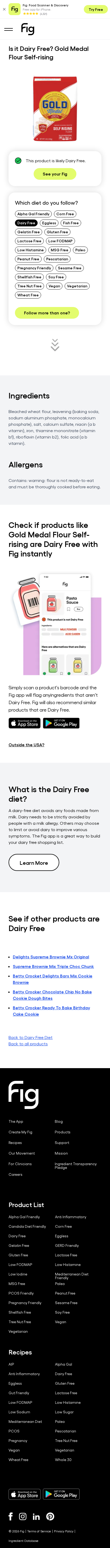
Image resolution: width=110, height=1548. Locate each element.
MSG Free (59, 250)
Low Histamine (30, 250)
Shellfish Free (29, 277)
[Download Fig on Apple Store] (25, 1494)
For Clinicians (20, 1164)
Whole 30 (63, 1460)
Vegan (54, 286)
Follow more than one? (47, 312)
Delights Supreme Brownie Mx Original (51, 956)
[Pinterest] (50, 1516)
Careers (15, 1174)
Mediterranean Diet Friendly (71, 1276)
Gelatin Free (28, 232)
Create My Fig (20, 1132)
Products (62, 1132)
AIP (11, 1364)
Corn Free (65, 214)
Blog (59, 1121)
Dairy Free (26, 223)
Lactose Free (29, 241)
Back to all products (28, 1043)
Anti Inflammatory (70, 1217)
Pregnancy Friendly (34, 268)
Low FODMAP (60, 241)
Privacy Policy (63, 1531)
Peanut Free (28, 259)
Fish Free (71, 223)
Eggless (49, 223)
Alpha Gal (63, 1364)
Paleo (80, 250)
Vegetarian (77, 286)
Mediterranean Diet (25, 1421)
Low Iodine (18, 1274)
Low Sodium (19, 1412)
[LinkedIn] (36, 1516)
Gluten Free (57, 232)
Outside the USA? (26, 744)
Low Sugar (64, 1412)
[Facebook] (11, 1516)
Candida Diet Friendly (27, 1226)
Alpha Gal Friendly (33, 214)
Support (62, 1142)
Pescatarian (57, 259)
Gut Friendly (19, 1393)
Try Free (96, 9)
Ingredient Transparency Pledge (76, 1165)
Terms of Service (39, 1531)
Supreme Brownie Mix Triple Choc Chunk (53, 966)
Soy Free (56, 277)
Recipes (15, 1142)
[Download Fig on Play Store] (61, 1494)
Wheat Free (28, 295)
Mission (61, 1153)
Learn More (34, 862)
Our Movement (22, 1153)
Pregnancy (18, 1440)
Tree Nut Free (29, 286)
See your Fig (55, 173)
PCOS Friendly (21, 1293)
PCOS (14, 1431)
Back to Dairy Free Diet (31, 1037)
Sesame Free (69, 268)
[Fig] (27, 29)
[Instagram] (22, 1516)
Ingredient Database (23, 1540)
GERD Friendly (67, 1245)
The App (16, 1121)
